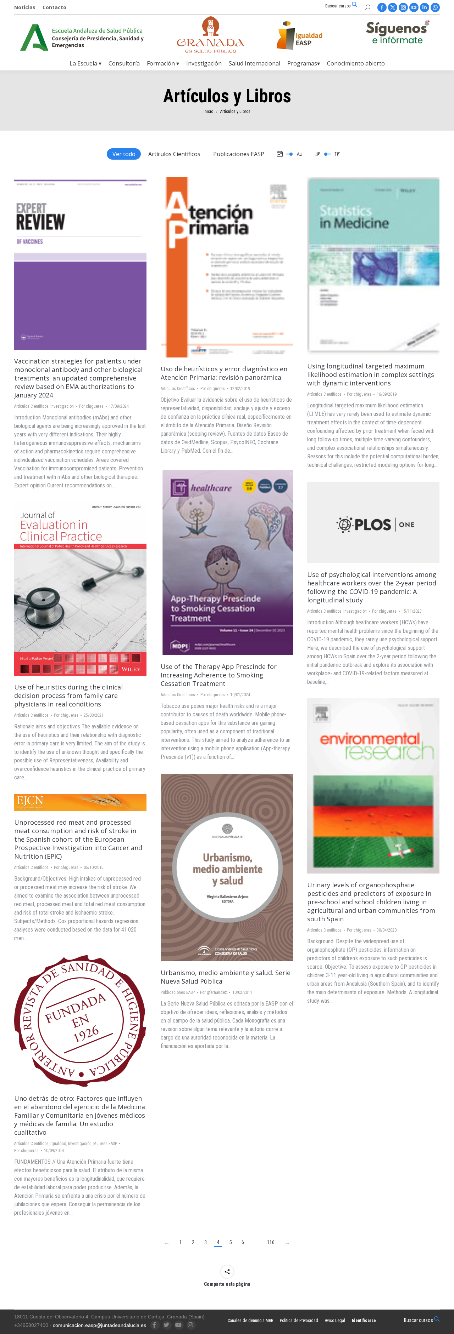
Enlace (208, 267)
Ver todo (123, 154)
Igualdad (58, 1143)
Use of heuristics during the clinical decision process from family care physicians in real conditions (68, 695)
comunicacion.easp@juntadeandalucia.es (99, 1325)
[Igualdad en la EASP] (311, 35)
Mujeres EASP (105, 1143)
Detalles (90, 263)
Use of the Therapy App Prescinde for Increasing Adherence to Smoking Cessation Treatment (219, 675)
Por (91, 406)
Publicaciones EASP (238, 154)
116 (271, 1242)
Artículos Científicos (174, 154)
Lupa (71, 263)
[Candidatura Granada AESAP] (211, 51)
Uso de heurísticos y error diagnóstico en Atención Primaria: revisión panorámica (224, 373)
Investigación (62, 406)
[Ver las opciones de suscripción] (398, 33)
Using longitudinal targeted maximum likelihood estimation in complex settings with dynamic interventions (370, 374)
